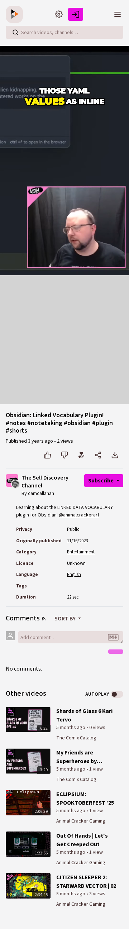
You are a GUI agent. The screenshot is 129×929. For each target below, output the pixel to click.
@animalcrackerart (79, 515)
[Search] (15, 32)
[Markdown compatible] (113, 637)
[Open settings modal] (58, 14)
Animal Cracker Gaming (80, 821)
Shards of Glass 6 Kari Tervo (84, 715)
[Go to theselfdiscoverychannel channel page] (15, 483)
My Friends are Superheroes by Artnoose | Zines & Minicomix (80, 757)
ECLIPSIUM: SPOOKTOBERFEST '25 (85, 798)
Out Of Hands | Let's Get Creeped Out (82, 840)
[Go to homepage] (16, 14)
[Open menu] (117, 14)
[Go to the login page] (75, 14)
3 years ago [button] (41, 441)
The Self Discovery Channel (45, 482)
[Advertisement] (64, 339)
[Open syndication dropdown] (44, 618)
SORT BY (65, 619)
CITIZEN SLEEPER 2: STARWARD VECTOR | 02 (86, 881)
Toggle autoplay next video (117, 694)
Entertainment (81, 552)
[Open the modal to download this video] (114, 455)
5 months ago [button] (71, 727)
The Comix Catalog (76, 738)
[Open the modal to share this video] (98, 455)
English (74, 574)
